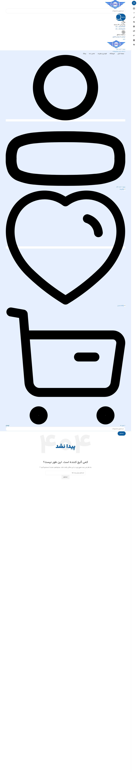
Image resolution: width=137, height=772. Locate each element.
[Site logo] (115, 4)
